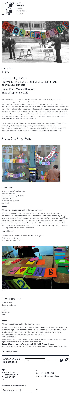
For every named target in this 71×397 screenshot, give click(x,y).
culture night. (62, 346)
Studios (19, 8)
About (19, 3)
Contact (20, 14)
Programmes (21, 11)
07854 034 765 (47, 373)
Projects (20, 6)
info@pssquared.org (50, 376)
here (18, 238)
